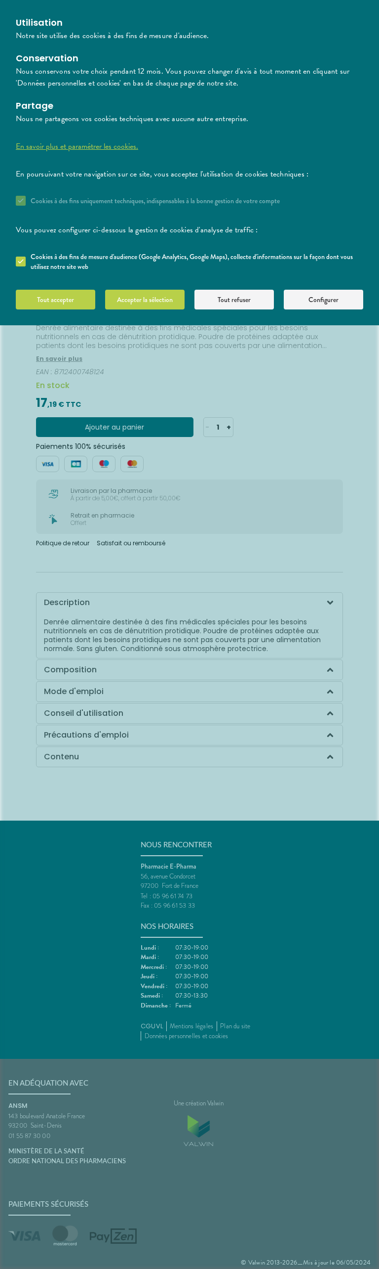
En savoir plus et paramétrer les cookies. (77, 146)
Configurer (323, 300)
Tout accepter (55, 300)
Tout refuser (234, 300)
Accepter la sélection (145, 300)
